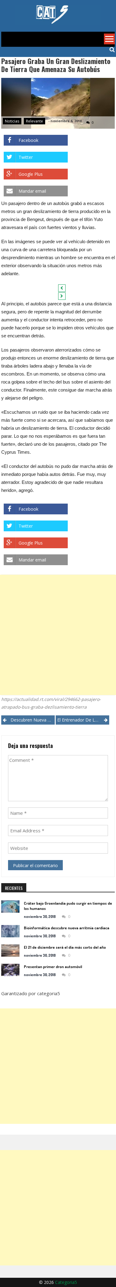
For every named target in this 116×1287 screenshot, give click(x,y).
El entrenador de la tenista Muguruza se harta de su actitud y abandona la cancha (83, 720)
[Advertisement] (58, 635)
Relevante (34, 121)
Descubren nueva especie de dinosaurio (33, 720)
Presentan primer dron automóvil (53, 966)
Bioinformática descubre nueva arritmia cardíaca (66, 927)
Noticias (12, 121)
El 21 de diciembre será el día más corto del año (65, 947)
